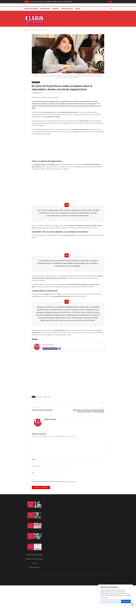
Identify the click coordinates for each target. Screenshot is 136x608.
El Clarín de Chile (37, 93)
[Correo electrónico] (59, 348)
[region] (115, 595)
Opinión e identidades (31, 8)
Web (33, 472)
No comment (59, 93)
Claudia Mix (39, 397)
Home (25, 30)
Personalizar (105, 601)
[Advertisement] (68, 148)
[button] (109, 2)
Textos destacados (67, 8)
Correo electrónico (36, 466)
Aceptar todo (126, 601)
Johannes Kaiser (47, 397)
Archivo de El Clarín (34, 567)
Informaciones (45, 8)
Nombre (34, 459)
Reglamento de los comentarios (34, 559)
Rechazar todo (115, 601)
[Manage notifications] (132, 604)
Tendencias (55, 8)
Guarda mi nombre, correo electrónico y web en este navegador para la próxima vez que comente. (54, 481)
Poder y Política (44, 30)
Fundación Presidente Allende (34, 554)
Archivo (77, 8)
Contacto (34, 563)
